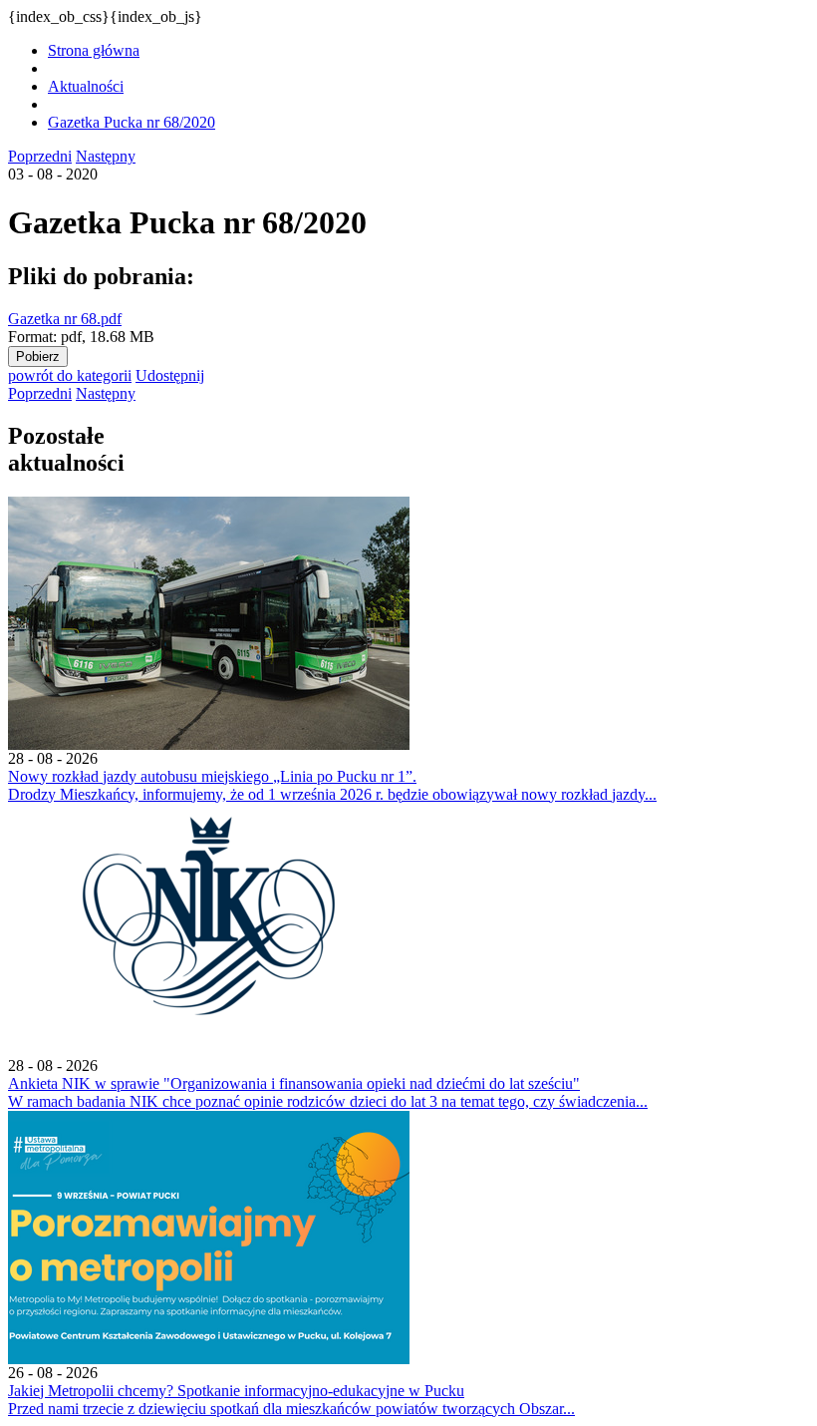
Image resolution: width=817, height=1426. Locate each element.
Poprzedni (40, 156)
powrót (70, 375)
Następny (106, 156)
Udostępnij (170, 375)
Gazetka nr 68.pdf (65, 318)
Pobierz (38, 356)
